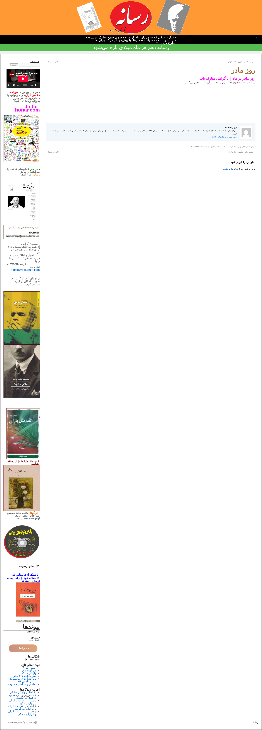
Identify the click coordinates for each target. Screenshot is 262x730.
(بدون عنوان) (29, 667)
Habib (32, 692)
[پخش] (35, 85)
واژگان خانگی (28, 673)
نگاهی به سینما (52, 62)
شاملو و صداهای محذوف (22, 684)
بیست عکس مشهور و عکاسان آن (241, 62)
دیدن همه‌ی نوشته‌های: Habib (222, 137)
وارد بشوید (227, 169)
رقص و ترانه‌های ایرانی (237, 146)
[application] (23, 78)
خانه (257, 37)
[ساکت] (13, 85)
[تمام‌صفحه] (9, 85)
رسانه (256, 722)
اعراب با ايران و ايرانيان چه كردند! (21, 702)
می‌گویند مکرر (28, 670)
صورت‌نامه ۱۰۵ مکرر (24, 675)
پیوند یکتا (205, 146)
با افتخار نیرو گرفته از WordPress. (20, 722)
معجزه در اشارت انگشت (22, 696)
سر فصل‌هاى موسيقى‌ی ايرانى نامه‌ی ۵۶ (22, 680)
